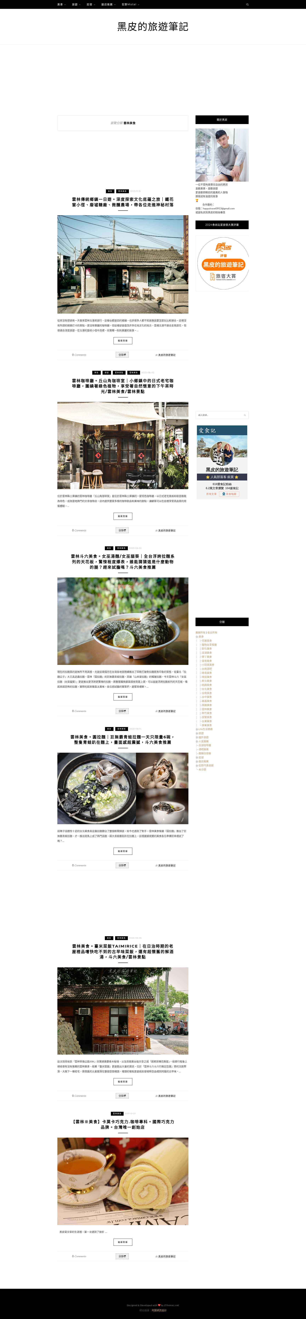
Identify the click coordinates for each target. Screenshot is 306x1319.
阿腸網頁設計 (159, 1310)
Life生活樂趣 (206, 729)
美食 (60, 4)
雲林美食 (122, 191)
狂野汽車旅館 (206, 765)
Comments (79, 354)
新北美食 (207, 680)
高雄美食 (207, 704)
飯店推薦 (107, 4)
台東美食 (207, 721)
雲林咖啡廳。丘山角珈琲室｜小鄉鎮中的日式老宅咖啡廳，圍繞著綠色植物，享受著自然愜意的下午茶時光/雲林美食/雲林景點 (123, 386)
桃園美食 (207, 684)
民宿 (89, 4)
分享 (121, 355)
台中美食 (207, 696)
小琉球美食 (208, 664)
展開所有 (200, 632)
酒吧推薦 (204, 749)
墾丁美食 (207, 656)
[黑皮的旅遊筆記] (222, 180)
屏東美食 (207, 725)
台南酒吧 (207, 668)
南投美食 (207, 676)
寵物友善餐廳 (209, 644)
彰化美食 (207, 648)
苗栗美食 (207, 660)
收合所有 (212, 632)
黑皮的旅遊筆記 (153, 27)
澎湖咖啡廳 (205, 745)
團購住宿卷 (205, 753)
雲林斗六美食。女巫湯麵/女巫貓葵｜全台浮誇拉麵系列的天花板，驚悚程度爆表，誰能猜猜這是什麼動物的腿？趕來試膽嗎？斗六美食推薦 (123, 562)
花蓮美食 (207, 640)
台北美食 (207, 688)
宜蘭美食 (207, 717)
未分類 (202, 769)
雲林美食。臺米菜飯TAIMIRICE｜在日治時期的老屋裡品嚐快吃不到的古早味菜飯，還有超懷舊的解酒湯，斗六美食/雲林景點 (123, 952)
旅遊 (75, 4)
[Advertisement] (153, 80)
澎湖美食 (207, 652)
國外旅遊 (204, 737)
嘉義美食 (207, 700)
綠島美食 (207, 672)
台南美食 (207, 692)
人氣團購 (204, 741)
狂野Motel (129, 4)
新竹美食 (207, 712)
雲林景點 (119, 372)
